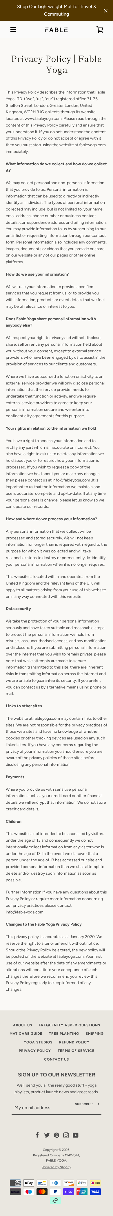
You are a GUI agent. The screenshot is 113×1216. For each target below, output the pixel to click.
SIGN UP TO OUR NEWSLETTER (56, 1075)
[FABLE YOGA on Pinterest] (56, 1135)
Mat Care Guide (26, 1034)
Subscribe (84, 1104)
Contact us (56, 1059)
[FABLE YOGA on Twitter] (47, 1135)
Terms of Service (76, 1051)
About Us (22, 1025)
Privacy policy (35, 1051)
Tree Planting (64, 1034)
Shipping (95, 1034)
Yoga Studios (38, 1042)
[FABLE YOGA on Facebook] (37, 1135)
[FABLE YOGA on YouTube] (76, 1135)
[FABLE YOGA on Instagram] (66, 1135)
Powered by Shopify (56, 1167)
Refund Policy (74, 1042)
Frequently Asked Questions (69, 1025)
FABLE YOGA (56, 1160)
